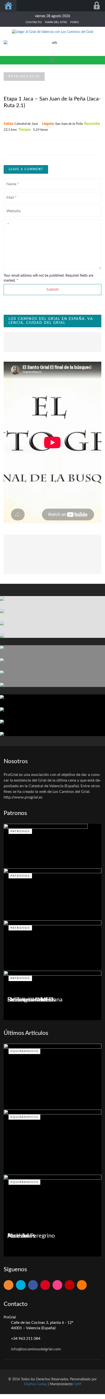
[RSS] (8, 1285)
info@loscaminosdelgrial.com (36, 1349)
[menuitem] (8, 6)
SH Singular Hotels (31, 1000)
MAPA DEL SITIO (56, 22)
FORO (74, 22)
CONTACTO (34, 22)
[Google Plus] (45, 1285)
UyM (77, 1384)
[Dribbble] (57, 1285)
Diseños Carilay (35, 1384)
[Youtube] (69, 1285)
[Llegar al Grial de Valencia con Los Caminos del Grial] (52, 31)
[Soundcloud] (82, 1285)
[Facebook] (33, 1285)
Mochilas (18, 1236)
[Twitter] (21, 1285)
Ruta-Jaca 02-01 (24, 76)
